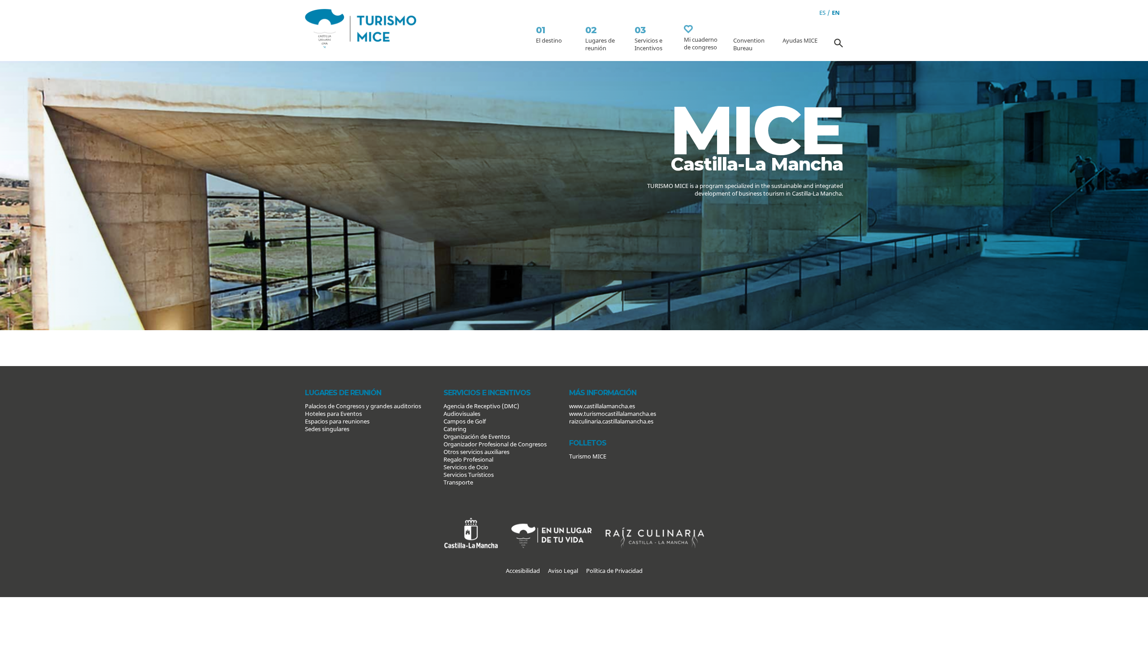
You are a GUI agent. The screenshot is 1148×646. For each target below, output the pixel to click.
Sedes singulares (327, 429)
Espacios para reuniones (337, 421)
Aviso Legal (563, 571)
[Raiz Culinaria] (654, 521)
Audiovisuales (462, 414)
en (836, 13)
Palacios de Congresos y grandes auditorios (363, 406)
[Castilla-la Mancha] (471, 521)
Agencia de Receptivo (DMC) (481, 406)
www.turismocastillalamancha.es (612, 414)
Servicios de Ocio (466, 467)
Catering (455, 429)
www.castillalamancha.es (602, 406)
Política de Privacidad (614, 571)
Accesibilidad (523, 571)
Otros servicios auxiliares (476, 452)
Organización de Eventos (477, 436)
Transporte (458, 482)
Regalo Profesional (468, 459)
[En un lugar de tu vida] (551, 521)
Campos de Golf (465, 421)
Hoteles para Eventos (333, 414)
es (822, 13)
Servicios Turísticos (469, 475)
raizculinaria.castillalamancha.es (611, 421)
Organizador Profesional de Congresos (495, 444)
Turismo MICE (587, 456)
